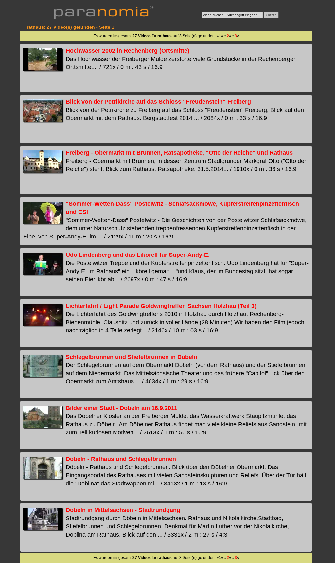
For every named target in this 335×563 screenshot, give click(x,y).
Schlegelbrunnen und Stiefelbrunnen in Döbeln (131, 357)
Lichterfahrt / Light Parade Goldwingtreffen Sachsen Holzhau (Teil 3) (161, 306)
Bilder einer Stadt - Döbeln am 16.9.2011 (121, 408)
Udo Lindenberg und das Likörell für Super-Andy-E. (138, 255)
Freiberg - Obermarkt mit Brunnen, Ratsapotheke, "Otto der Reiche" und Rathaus (179, 153)
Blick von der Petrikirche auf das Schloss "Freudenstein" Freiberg (158, 101)
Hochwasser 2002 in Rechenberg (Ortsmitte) (127, 50)
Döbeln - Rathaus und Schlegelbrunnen (121, 459)
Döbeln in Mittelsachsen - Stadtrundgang (123, 510)
